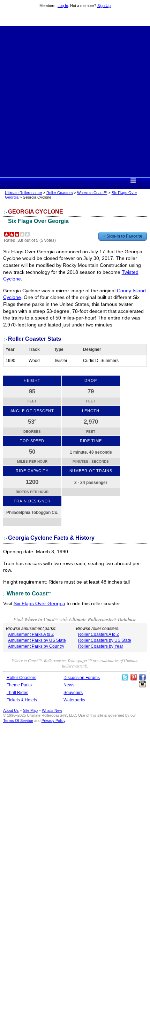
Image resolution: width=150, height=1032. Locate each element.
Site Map (30, 710)
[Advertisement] (75, 101)
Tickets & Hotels (22, 700)
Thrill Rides (17, 692)
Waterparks (74, 700)
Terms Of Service (18, 720)
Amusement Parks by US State (37, 640)
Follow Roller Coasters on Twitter (124, 677)
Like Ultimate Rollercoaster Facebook (142, 677)
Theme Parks (19, 685)
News (68, 685)
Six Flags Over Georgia (38, 221)
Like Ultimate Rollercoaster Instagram (142, 684)
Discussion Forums (81, 677)
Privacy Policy (53, 720)
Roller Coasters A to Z (98, 634)
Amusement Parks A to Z (31, 634)
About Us (11, 710)
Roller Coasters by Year (100, 646)
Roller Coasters (59, 193)
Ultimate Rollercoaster (75, 17)
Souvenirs (73, 692)
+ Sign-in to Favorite (122, 236)
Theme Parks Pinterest (133, 677)
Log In (63, 5)
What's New (52, 710)
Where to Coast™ (92, 193)
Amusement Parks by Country (36, 646)
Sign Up (104, 5)
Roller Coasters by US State (104, 640)
